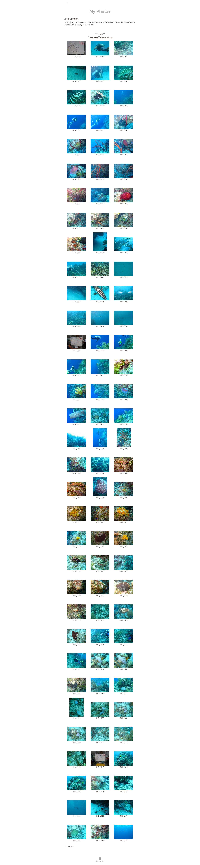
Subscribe (94, 37)
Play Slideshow (106, 37)
